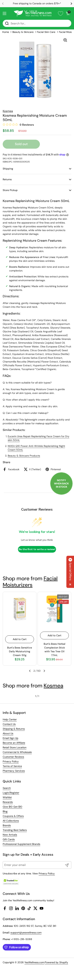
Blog (5, 811)
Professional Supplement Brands (21, 844)
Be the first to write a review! (37, 549)
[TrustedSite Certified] (11, 881)
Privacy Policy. (47, 873)
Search (7, 788)
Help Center (10, 719)
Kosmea (53, 685)
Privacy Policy (11, 761)
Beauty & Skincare (23, 32)
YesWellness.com (34, 962)
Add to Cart (19, 639)
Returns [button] (7, 179)
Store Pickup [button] (10, 190)
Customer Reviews (13, 756)
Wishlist (7, 797)
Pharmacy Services (14, 770)
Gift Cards (9, 839)
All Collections (11, 820)
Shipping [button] (8, 168)
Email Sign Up (10, 738)
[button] (67, 13)
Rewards (8, 802)
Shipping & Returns (14, 728)
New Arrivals (10, 834)
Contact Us (9, 724)
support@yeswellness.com (25, 932)
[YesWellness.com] (32, 13)
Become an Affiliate (14, 742)
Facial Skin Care (46, 32)
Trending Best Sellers (15, 830)
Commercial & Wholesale (17, 752)
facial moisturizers (30, 581)
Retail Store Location (14, 747)
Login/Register (11, 792)
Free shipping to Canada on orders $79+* (37, 3)
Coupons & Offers (13, 816)
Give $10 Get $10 (12, 806)
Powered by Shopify (56, 962)
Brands (7, 825)
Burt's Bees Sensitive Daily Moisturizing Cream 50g (19, 651)
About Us (8, 733)
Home (5, 32)
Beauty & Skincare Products (24, 455)
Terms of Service (12, 766)
